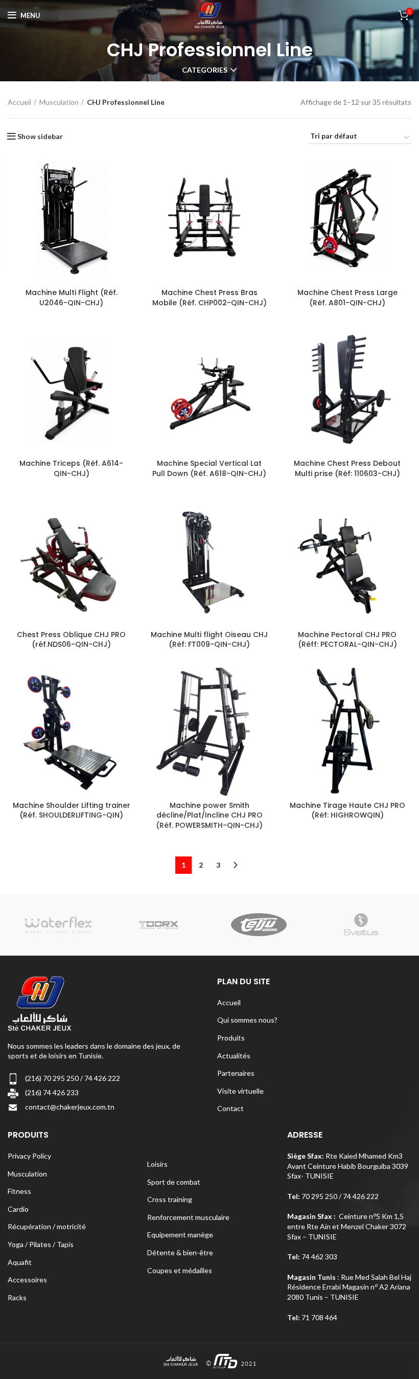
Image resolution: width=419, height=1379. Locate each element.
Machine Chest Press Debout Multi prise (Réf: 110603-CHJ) (347, 468)
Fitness (19, 1191)
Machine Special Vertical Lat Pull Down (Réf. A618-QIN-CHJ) (209, 468)
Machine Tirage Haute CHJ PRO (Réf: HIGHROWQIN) (347, 810)
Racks (17, 1297)
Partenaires (235, 1073)
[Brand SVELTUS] (360, 924)
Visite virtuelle (240, 1091)
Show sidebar (40, 136)
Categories (204, 70)
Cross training (169, 1199)
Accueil (19, 102)
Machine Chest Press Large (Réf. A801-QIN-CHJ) (347, 297)
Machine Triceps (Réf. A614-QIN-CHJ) (71, 468)
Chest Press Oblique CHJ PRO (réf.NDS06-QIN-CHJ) (71, 639)
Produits (231, 1037)
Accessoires (27, 1279)
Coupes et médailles (179, 1270)
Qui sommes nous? (247, 1019)
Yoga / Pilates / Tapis (41, 1244)
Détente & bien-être (180, 1252)
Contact (230, 1108)
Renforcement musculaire (188, 1217)
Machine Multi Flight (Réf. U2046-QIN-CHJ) (72, 297)
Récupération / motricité (47, 1226)
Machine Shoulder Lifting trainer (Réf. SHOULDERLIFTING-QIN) (71, 810)
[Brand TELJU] (259, 924)
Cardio (18, 1209)
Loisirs (157, 1164)
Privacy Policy (29, 1155)
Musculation (59, 102)
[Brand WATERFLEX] (57, 924)
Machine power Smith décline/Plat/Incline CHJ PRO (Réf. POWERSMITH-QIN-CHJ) (209, 815)
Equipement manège (180, 1234)
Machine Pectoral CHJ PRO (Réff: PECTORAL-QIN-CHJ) (347, 639)
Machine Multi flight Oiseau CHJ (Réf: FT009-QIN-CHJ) (209, 639)
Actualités (233, 1055)
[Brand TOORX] (158, 925)
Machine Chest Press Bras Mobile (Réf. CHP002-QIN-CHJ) (209, 297)
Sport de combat (173, 1182)
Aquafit (20, 1262)
